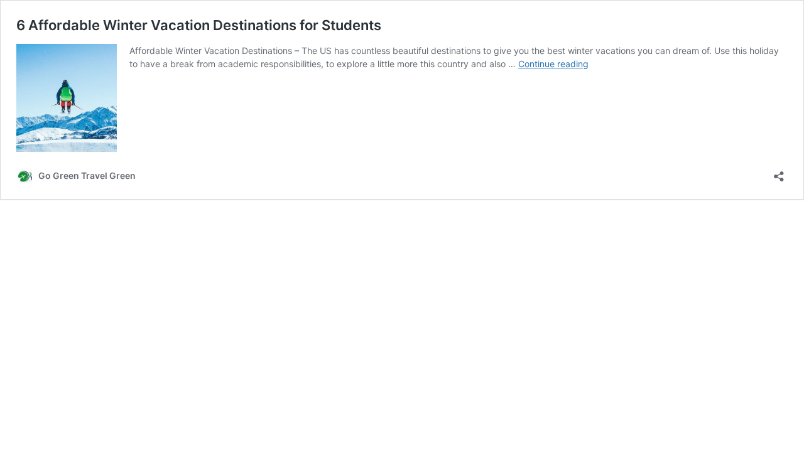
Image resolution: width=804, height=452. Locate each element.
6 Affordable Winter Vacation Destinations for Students (198, 25)
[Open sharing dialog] (779, 172)
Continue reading (553, 63)
